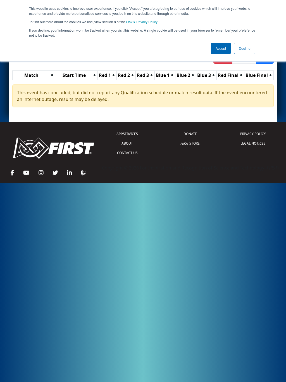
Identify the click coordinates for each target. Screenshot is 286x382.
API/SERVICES (127, 133)
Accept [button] (221, 48)
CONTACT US (127, 152)
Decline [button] (245, 48)
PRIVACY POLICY (253, 133)
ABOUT (127, 143)
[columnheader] (34, 75)
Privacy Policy (141, 21)
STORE (190, 143)
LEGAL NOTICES (253, 143)
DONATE (190, 133)
